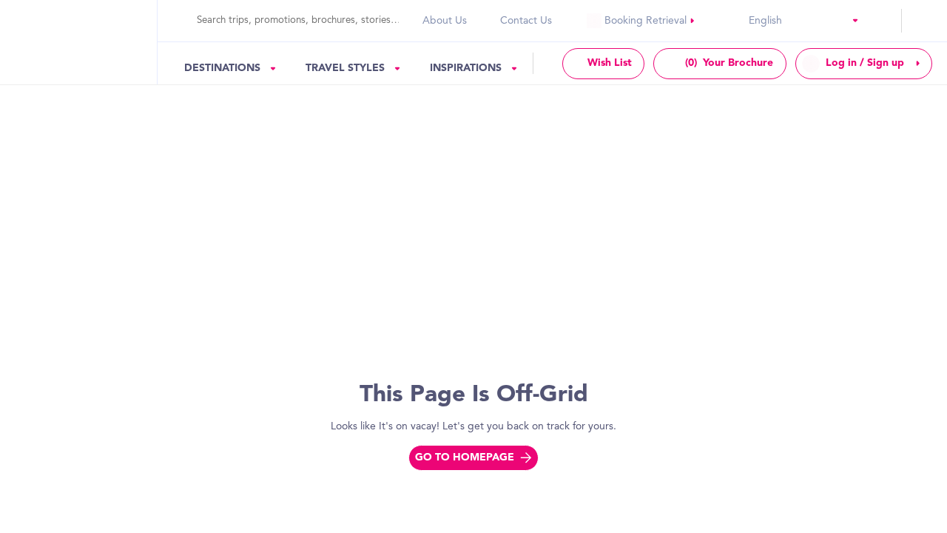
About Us (444, 21)
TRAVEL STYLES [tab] (345, 68)
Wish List (609, 63)
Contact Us (526, 21)
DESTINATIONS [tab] (222, 68)
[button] (844, 20)
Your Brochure (729, 63)
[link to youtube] (641, 20)
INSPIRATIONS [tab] (466, 68)
